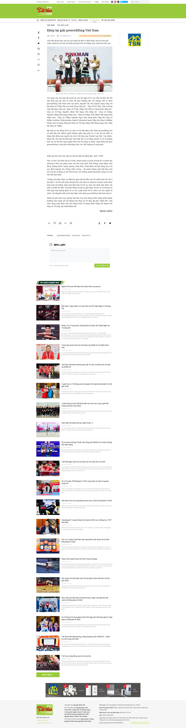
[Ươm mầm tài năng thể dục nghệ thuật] (48, 429)
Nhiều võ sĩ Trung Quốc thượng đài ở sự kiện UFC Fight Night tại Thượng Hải (86, 327)
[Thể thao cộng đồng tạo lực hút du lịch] (48, 662)
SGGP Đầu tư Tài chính (84, 2)
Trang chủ (37, 20)
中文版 (96, 2)
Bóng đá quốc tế (64, 20)
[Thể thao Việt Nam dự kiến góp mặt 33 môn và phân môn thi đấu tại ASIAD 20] (48, 371)
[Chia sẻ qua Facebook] (38, 38)
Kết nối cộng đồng (108, 20)
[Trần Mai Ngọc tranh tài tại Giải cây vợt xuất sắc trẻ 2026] (48, 468)
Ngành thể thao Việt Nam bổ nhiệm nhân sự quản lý (81, 286)
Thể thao (51, 25)
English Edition (71, 2)
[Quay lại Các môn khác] (38, 70)
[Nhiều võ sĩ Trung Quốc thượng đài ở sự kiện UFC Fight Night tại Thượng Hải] (48, 332)
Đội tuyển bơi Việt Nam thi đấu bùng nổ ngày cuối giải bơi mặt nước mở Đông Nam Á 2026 (85, 599)
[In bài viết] (38, 54)
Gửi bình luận (103, 265)
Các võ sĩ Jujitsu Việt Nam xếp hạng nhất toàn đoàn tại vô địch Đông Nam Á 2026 (85, 540)
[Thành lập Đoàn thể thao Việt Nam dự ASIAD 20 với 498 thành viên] (48, 352)
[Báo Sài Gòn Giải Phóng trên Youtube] (115, 2)
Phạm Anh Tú (86, 235)
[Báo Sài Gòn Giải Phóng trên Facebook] (112, 2)
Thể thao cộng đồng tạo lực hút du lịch (76, 656)
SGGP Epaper (105, 2)
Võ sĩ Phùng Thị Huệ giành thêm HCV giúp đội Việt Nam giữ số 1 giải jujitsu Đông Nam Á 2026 (87, 618)
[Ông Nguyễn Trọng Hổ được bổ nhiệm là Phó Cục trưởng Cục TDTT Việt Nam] (48, 526)
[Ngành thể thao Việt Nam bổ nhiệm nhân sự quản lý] (48, 293)
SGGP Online (60, 2)
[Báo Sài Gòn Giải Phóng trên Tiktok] (118, 2)
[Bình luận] (38, 65)
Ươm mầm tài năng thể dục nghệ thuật (76, 423)
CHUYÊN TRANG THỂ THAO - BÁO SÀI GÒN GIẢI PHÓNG (44, 11)
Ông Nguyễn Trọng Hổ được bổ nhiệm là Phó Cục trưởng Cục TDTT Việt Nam (87, 521)
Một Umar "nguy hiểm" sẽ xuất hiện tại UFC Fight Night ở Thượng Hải (86, 307)
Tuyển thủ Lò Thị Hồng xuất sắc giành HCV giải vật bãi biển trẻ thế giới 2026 (87, 385)
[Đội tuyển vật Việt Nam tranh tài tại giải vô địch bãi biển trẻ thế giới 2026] (48, 585)
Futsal (74, 20)
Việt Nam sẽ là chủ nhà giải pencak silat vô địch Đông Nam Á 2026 (87, 501)
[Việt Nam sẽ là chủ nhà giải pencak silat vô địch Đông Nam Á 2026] (48, 507)
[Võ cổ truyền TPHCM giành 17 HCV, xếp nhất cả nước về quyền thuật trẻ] (48, 488)
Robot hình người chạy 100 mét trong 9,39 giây (79, 559)
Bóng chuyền (83, 20)
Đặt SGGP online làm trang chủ (140, 723)
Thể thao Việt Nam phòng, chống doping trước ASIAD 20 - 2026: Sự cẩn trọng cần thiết (86, 638)
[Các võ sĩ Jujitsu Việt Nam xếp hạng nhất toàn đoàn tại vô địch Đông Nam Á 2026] (48, 546)
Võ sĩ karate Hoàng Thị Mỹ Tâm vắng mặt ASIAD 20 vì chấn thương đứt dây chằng (87, 443)
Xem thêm (47, 675)
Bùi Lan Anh (76, 235)
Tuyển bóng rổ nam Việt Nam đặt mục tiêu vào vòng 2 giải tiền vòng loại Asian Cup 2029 (85, 404)
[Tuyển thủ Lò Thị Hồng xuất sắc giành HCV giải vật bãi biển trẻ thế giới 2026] (48, 390)
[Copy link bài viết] (38, 59)
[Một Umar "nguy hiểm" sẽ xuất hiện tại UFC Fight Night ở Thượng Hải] (48, 312)
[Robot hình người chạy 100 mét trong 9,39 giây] (48, 565)
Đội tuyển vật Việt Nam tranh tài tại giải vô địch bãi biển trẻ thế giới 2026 (86, 579)
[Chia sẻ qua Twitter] (38, 43)
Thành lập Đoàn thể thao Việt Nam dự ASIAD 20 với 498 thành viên (85, 346)
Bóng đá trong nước (48, 20)
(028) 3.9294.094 (42, 720)
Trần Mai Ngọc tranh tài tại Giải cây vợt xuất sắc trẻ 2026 (83, 462)
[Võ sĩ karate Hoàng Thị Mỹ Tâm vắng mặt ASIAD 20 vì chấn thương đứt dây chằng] (48, 449)
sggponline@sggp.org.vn (44, 723)
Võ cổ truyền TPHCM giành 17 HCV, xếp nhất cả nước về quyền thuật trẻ (85, 482)
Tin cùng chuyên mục (49, 283)
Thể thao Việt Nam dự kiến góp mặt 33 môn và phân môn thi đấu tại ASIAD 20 (86, 366)
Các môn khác (94, 20)
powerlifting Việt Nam (63, 235)
